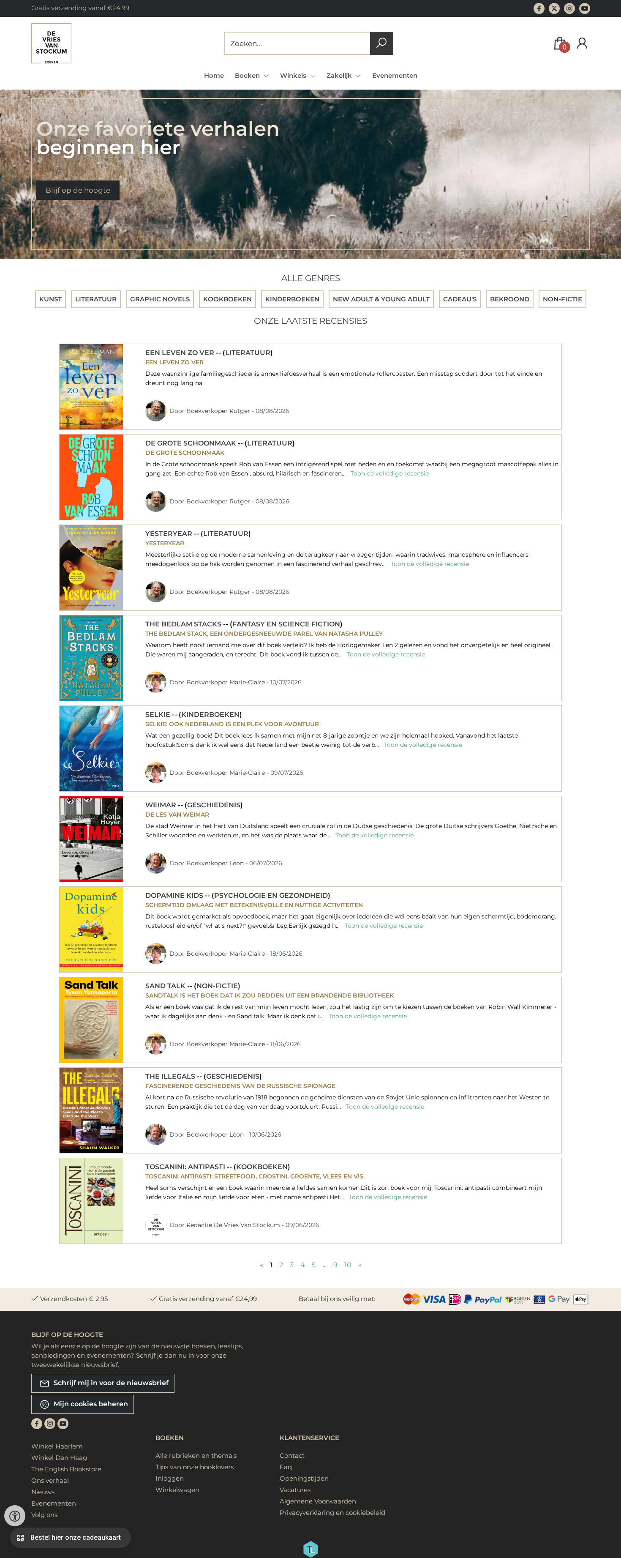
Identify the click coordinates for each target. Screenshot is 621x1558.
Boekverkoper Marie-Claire (226, 682)
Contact (292, 1455)
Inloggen (169, 1478)
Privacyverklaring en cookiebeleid (332, 1513)
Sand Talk (166, 986)
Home (214, 75)
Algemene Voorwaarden (318, 1501)
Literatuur (247, 353)
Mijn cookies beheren (90, 1404)
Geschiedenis (213, 805)
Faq (286, 1467)
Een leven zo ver (180, 353)
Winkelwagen (177, 1490)
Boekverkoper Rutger (219, 411)
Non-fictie (217, 986)
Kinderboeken (210, 715)
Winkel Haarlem (57, 1446)
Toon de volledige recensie (389, 473)
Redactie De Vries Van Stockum (234, 1225)
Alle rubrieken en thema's (196, 1455)
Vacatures (295, 1490)
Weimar (161, 805)
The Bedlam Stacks (184, 624)
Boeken (169, 1438)
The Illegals (171, 1076)
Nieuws (42, 1492)
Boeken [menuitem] (248, 75)
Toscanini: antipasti (186, 1167)
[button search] (381, 43)
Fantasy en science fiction (286, 624)
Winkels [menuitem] (294, 75)
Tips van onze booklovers (194, 1467)
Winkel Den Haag (59, 1458)
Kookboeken (262, 1167)
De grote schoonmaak (191, 443)
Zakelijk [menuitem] (340, 75)
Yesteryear (169, 534)
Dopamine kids (175, 895)
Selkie (158, 715)
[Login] (582, 43)
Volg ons (44, 1515)
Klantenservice (309, 1438)
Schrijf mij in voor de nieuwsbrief (110, 1383)
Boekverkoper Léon (215, 863)
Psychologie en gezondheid (271, 895)
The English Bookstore (66, 1469)
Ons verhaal (50, 1480)
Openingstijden (304, 1478)
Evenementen (394, 75)
